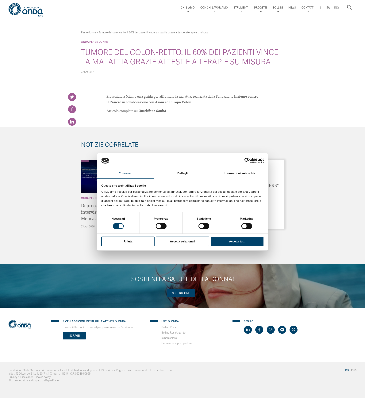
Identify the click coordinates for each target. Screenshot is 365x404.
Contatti (308, 7)
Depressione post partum (176, 343)
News (292, 7)
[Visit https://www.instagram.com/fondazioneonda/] (271, 330)
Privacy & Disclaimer (21, 377)
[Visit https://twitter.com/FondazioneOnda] (293, 330)
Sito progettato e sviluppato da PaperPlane (34, 380)
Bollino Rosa (168, 327)
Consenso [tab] (125, 173)
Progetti (260, 7)
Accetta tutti (237, 241)
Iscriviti (74, 335)
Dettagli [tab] (182, 173)
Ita (328, 7)
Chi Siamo (188, 7)
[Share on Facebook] (72, 109)
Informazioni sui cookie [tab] (239, 173)
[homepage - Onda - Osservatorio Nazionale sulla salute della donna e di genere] (28, 10)
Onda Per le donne (94, 41)
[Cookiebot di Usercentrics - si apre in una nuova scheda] (247, 160)
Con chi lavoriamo (214, 7)
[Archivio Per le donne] (85, 161)
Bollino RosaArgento (173, 332)
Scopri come (181, 293)
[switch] (161, 226)
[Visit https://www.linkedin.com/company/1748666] (248, 330)
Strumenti (241, 7)
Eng (336, 7)
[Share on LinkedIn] (72, 121)
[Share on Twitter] (72, 97)
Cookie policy (43, 377)
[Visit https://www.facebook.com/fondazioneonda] (259, 330)
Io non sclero (169, 338)
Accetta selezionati (182, 241)
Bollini (278, 7)
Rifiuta (128, 241)
